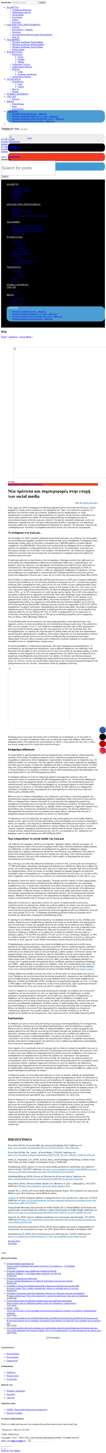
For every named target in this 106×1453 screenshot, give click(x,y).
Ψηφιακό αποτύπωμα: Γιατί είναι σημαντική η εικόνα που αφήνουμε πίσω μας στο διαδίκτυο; (47, 1296)
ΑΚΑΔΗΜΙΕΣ (13, 39)
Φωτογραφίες (12, 1357)
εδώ (93, 876)
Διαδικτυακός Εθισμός (22, 67)
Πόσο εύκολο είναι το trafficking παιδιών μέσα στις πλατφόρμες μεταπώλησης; (41, 1303)
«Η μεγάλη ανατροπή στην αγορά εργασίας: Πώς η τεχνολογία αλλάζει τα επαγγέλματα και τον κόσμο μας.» (54, 1330)
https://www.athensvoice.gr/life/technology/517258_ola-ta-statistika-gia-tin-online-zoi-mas (47, 1236)
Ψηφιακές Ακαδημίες (16, 1391)
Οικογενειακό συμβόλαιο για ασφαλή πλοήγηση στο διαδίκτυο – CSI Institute (41, 1266)
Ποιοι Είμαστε (13, 1354)
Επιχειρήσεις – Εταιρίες (22, 29)
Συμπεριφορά (36, 484)
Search (42, 3)
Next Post (12, 1243)
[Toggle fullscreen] (8, 1446)
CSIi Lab (11, 1398)
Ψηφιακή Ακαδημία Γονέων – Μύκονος (29, 114)
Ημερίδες (11, 1394)
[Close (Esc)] (2, 1446)
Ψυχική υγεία (12, 1376)
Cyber (20, 72)
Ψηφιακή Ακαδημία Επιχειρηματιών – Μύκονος (33, 121)
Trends (15, 91)
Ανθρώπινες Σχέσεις (21, 64)
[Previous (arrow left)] (2, 1448)
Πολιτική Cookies (14, 1413)
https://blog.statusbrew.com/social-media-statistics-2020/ (46, 1186)
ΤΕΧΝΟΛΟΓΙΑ (14, 79)
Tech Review (18, 81)
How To (15, 37)
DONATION (14, 157)
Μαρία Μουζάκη (90, 503)
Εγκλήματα (17, 17)
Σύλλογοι (16, 32)
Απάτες (15, 20)
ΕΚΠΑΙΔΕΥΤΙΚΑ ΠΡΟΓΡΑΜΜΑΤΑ (24, 25)
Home (3, 337)
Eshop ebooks (18, 49)
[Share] (5, 1446)
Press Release (18, 104)
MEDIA (10, 101)
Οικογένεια (17, 54)
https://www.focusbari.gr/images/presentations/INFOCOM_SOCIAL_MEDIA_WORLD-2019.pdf (51, 1155)
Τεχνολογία (12, 1379)
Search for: (6, 2)
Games (21, 86)
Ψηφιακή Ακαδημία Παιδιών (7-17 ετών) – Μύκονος (35, 116)
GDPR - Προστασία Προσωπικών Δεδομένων (27, 1409)
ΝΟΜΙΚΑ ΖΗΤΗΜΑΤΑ (18, 94)
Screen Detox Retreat (21, 77)
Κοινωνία (16, 22)
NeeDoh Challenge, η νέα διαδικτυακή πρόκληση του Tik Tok (34, 1273)
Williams (12, 1198)
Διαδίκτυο (13, 337)
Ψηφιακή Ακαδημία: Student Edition (28, 44)
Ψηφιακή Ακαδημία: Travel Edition (27, 47)
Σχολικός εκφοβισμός (27, 74)
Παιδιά (21, 62)
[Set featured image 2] (39, 727)
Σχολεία (15, 27)
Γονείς (20, 57)
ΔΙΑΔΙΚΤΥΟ (12, 7)
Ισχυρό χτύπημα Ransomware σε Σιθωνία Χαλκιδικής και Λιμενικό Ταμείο (40, 1281)
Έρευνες (16, 99)
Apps (20, 84)
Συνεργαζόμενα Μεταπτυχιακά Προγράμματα (32, 34)
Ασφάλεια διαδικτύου (21, 10)
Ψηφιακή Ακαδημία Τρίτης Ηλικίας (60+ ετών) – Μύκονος (38, 119)
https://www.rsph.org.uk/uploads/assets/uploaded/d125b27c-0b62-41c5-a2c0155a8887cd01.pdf (49, 1212)
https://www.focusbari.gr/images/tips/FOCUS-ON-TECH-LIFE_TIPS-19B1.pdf (43, 1148)
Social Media (18, 15)
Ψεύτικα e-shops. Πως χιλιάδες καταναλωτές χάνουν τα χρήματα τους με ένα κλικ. (43, 1288)
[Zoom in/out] (10, 1446)
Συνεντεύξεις (18, 109)
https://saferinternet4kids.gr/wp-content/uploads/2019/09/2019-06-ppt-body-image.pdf (45, 1179)
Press (14, 106)
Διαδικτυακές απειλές (21, 12)
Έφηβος (21, 59)
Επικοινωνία (12, 1360)
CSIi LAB (11, 96)
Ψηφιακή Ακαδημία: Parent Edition (27, 42)
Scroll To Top (7, 1450)
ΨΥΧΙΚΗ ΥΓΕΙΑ (15, 52)
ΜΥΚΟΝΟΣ (12, 111)
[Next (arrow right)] (5, 1448)
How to (15, 89)
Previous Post (14, 1241)
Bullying (16, 69)
